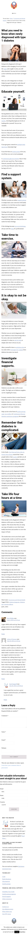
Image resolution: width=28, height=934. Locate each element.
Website (3, 748)
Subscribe (14, 809)
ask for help (17, 340)
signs (5, 69)
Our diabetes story (7, 909)
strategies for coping (16, 350)
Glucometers (6, 881)
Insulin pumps (6, 884)
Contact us (5, 907)
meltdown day (20, 347)
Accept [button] (16, 931)
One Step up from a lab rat (16, 452)
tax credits (8, 414)
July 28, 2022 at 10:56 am (16, 686)
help (12, 229)
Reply (3, 634)
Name (3, 732)
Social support (6, 896)
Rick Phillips (10, 618)
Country (2, 802)
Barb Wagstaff (13, 684)
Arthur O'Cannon (12, 639)
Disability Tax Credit (8, 891)
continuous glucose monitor (11, 159)
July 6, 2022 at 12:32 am (13, 620)
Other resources (7, 899)
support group (22, 200)
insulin (3, 121)
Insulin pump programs (9, 894)
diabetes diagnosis (14, 602)
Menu (14, 13)
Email (3, 740)
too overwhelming (20, 226)
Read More (22, 931)
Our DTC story (6, 914)
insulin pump (16, 151)
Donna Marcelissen (7, 454)
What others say (7, 911)
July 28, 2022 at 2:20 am (13, 641)
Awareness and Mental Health (17, 600)
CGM (3, 876)
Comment (4, 716)
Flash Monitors (6, 879)
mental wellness (8, 604)
